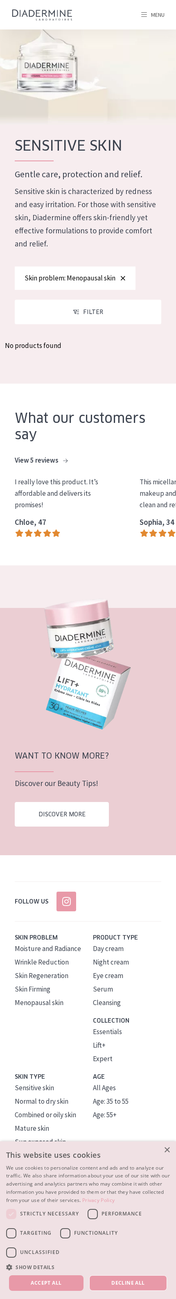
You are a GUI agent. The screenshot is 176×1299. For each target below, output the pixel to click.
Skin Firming (32, 989)
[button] (88, 1267)
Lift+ (99, 1045)
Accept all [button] (46, 1282)
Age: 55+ (105, 1114)
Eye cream (108, 975)
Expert (103, 1058)
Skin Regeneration (41, 975)
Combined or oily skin (45, 1114)
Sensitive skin (34, 1087)
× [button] (167, 1150)
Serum (103, 989)
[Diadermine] (42, 15)
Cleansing (107, 1002)
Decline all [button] (127, 1282)
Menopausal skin (39, 1002)
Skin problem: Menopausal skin (70, 277)
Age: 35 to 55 (111, 1101)
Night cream (111, 962)
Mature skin (32, 1128)
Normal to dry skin (41, 1101)
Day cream (108, 948)
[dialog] (88, 1220)
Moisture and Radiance (48, 948)
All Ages (104, 1087)
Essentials (107, 1031)
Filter (93, 312)
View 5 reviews (37, 460)
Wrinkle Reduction (42, 962)
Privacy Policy (98, 1200)
